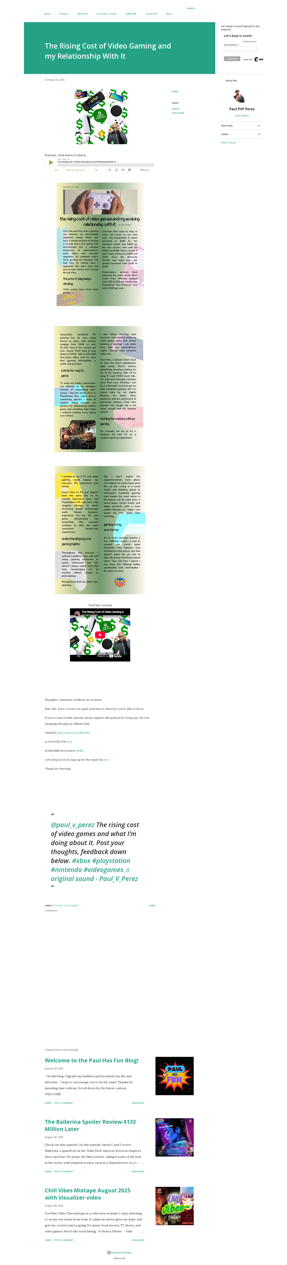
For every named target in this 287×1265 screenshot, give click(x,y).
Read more (138, 1102)
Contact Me (151, 13)
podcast (175, 108)
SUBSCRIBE (130, 13)
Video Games (178, 112)
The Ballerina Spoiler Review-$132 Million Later (90, 1125)
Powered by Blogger (121, 1252)
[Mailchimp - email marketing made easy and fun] (257, 62)
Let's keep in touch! (106, 13)
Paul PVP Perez (242, 108)
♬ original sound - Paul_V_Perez (94, 874)
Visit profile (242, 115)
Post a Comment (64, 1102)
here (69, 741)
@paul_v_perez (72, 824)
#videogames (103, 869)
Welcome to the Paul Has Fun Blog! (91, 1060)
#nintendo (66, 869)
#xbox (81, 860)
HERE (80, 750)
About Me (82, 13)
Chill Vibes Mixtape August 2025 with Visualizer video (88, 1194)
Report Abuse (228, 142)
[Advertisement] (95, 1011)
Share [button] (175, 91)
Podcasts (64, 13)
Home (47, 13)
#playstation (111, 860)
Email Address (231, 44)
